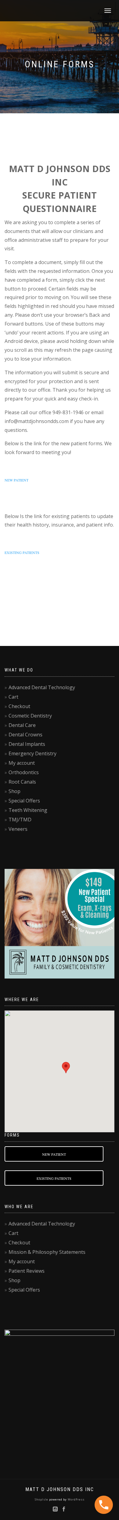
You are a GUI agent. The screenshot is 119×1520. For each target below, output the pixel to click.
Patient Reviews (27, 1271)
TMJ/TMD (20, 819)
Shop (14, 791)
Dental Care (22, 725)
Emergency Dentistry (32, 753)
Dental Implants (27, 744)
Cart (13, 696)
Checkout (19, 706)
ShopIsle (42, 1499)
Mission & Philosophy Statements (47, 1252)
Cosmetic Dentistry (30, 715)
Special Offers (24, 800)
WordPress (76, 1499)
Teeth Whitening (28, 810)
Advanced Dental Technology (42, 687)
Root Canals (22, 781)
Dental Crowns (25, 734)
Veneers (18, 829)
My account (22, 763)
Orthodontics (24, 772)
